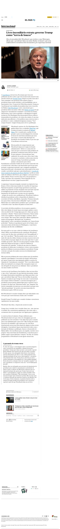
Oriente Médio (51, 26)
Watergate (32, 128)
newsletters (4, 486)
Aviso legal (12, 525)
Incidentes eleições (29, 415)
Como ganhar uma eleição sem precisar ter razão (26, 398)
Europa (47, 26)
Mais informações (9, 421)
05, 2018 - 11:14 (14, 87)
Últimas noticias (49, 135)
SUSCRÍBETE (50, 17)
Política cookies (16, 525)
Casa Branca (6, 95)
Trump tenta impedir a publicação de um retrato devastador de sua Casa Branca (5, 137)
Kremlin (24, 415)
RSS (44, 525)
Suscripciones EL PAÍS (32, 525)
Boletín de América (6, 489)
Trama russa (14, 415)
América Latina (39, 26)
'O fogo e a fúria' (4, 148)
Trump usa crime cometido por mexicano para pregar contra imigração (26, 407)
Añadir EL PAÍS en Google (34, 90)
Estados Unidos (9, 30)
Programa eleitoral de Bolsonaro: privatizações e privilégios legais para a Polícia (52, 150)
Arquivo (23, 486)
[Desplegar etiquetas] (38, 415)
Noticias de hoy (3, 526)
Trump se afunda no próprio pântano (4, 158)
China (55, 26)
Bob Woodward (13, 108)
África (44, 26)
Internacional (8, 26)
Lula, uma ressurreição (53, 140)
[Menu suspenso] (2, 20)
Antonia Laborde (11, 85)
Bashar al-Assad (29, 110)
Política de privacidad (23, 525)
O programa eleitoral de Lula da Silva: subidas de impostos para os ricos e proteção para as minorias (52, 145)
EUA (58, 26)
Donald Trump (17, 98)
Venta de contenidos (7, 525)
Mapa (27, 525)
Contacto (2, 525)
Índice (46, 525)
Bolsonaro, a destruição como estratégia (52, 138)
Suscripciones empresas (39, 525)
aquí (32, 421)
